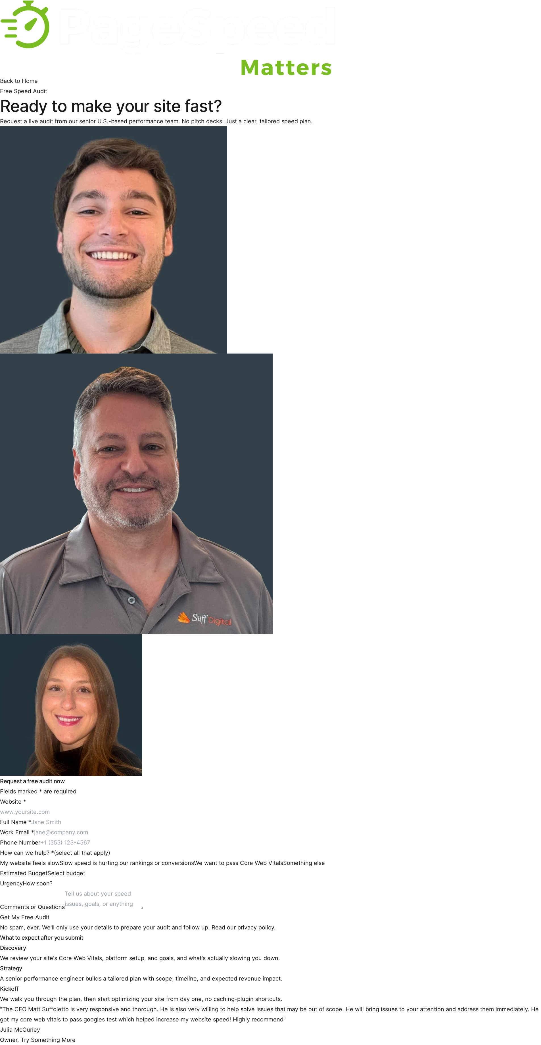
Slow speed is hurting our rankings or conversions (127, 863)
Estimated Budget (23, 873)
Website (13, 801)
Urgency (11, 883)
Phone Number (20, 842)
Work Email (17, 832)
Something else (304, 863)
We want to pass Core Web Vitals (238, 863)
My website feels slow (30, 863)
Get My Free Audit (24, 917)
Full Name (15, 822)
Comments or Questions (32, 907)
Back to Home (19, 81)
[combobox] (66, 873)
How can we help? (55, 852)
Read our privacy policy (243, 927)
